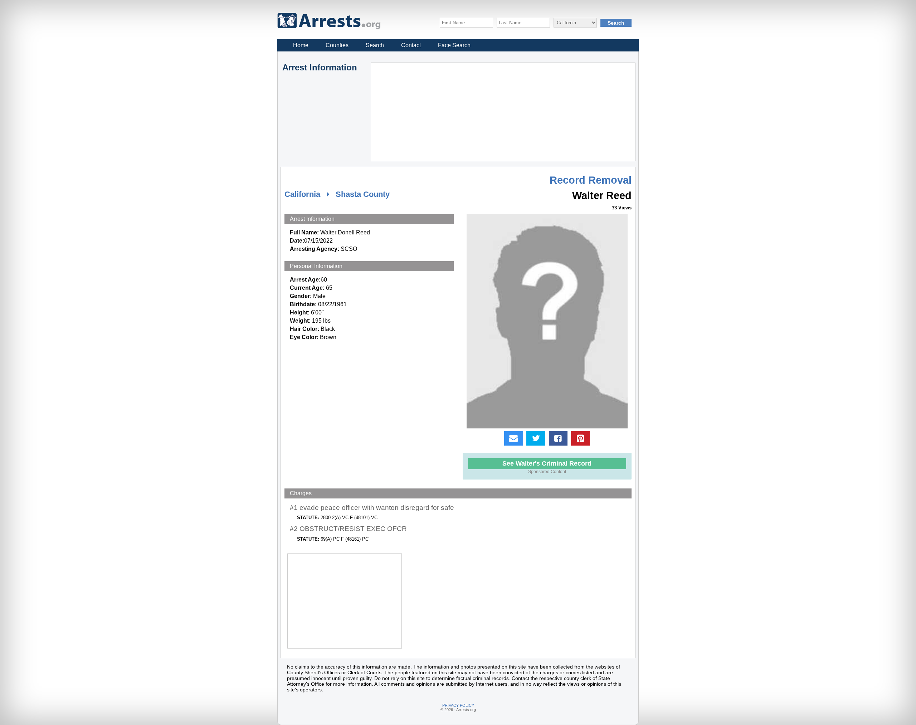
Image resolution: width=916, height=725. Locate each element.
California (302, 194)
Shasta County (363, 194)
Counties (337, 45)
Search (375, 45)
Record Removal (591, 180)
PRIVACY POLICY (458, 705)
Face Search (454, 45)
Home (300, 45)
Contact (411, 45)
